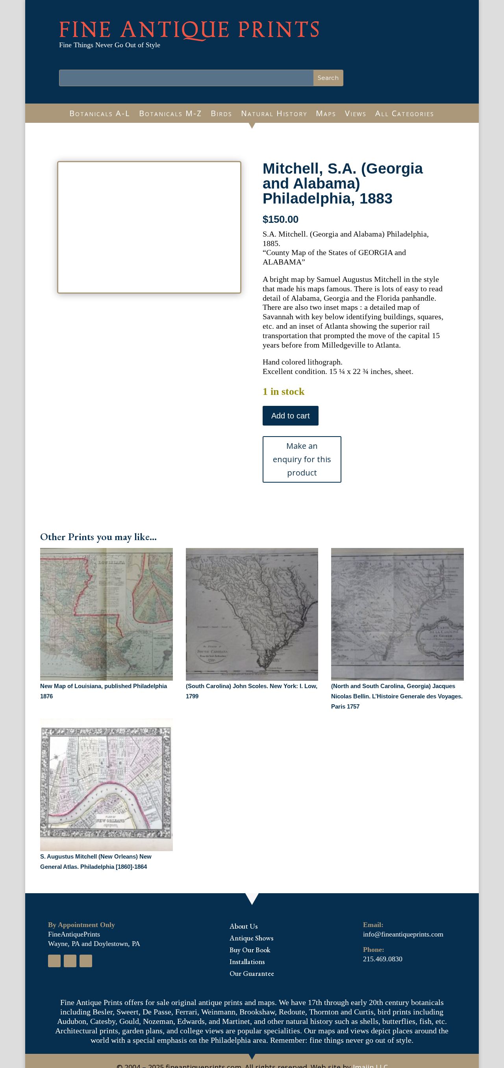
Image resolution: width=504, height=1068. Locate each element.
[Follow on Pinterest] (86, 961)
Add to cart (290, 415)
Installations (247, 962)
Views (356, 114)
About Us (244, 927)
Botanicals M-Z (170, 114)
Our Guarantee (252, 974)
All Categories (404, 114)
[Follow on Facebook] (54, 961)
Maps (326, 114)
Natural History (274, 114)
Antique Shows (251, 938)
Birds (221, 114)
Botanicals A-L (99, 114)
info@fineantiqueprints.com (403, 934)
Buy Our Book (250, 950)
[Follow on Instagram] (70, 961)
